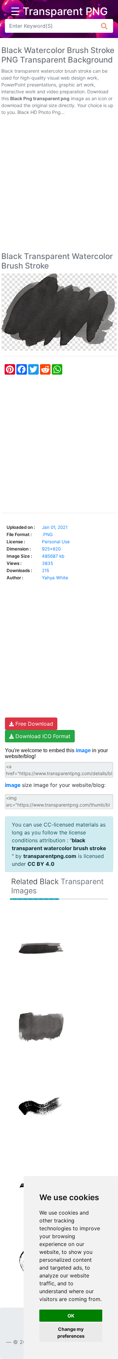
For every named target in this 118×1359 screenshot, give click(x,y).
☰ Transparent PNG (59, 11)
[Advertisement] (59, 185)
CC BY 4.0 (41, 864)
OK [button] (71, 1315)
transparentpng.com (49, 856)
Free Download (33, 723)
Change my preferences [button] (71, 1332)
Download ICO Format (42, 736)
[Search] (104, 26)
